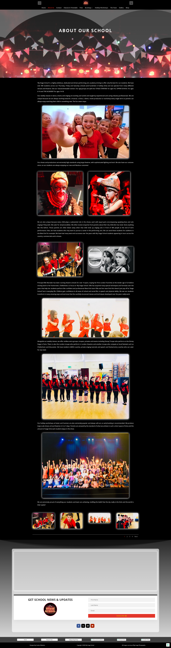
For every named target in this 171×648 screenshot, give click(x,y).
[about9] (72, 528)
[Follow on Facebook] (79, 626)
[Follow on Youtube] (92, 626)
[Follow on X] (83, 626)
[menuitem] (44, 8)
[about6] (100, 522)
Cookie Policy (146, 639)
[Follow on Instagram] (88, 626)
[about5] (44, 528)
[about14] (127, 528)
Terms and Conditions (98, 639)
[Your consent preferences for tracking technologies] (168, 645)
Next (136, 536)
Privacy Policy (122, 639)
